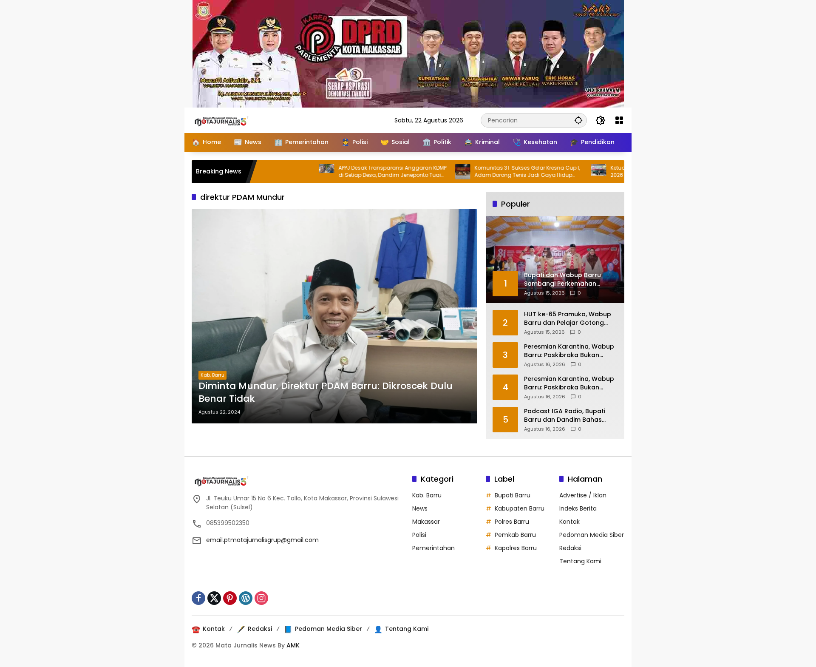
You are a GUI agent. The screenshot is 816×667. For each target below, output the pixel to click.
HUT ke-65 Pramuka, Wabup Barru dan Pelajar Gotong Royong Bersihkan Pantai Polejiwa (567, 318)
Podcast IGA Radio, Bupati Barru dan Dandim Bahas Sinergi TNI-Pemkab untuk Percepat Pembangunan (564, 415)
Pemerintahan (433, 548)
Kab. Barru (212, 375)
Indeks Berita (578, 508)
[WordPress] (245, 598)
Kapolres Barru (516, 548)
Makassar (426, 521)
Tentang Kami (580, 561)
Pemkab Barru (515, 535)
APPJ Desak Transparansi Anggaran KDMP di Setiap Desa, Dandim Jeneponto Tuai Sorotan (368, 172)
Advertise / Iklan (582, 495)
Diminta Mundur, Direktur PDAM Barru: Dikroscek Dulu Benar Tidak (325, 393)
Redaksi (570, 548)
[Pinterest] (230, 598)
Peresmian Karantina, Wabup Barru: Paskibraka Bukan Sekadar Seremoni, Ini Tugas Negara (569, 351)
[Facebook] (198, 598)
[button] (578, 120)
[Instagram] (261, 598)
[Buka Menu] (619, 120)
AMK (293, 645)
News (420, 508)
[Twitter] (214, 598)
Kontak (569, 521)
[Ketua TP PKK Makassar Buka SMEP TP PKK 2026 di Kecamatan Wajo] (574, 171)
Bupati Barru (512, 495)
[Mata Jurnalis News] (234, 120)
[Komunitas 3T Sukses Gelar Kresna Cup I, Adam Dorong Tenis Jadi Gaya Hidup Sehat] (438, 171)
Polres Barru (512, 521)
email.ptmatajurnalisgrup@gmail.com (262, 540)
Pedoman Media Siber (591, 535)
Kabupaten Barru (519, 508)
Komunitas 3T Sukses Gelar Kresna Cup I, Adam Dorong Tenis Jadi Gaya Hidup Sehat (503, 172)
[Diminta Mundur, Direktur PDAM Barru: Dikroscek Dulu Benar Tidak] (334, 316)
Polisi (419, 535)
